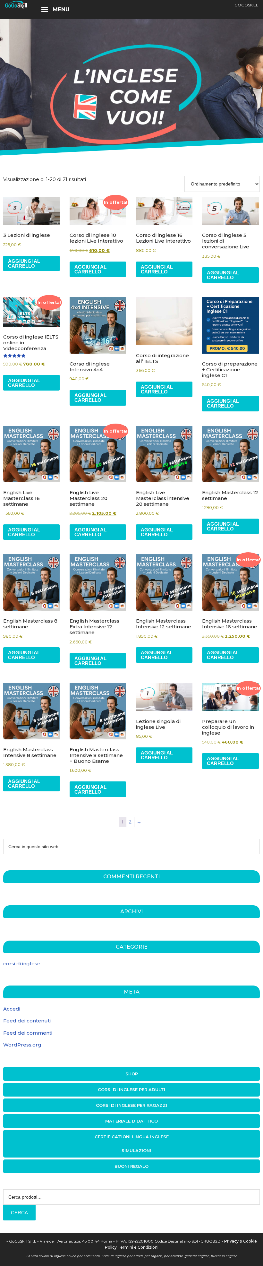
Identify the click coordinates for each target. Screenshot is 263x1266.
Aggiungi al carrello (24, 263)
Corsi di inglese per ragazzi (131, 1105)
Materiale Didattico (131, 1121)
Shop (131, 1073)
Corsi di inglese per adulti (131, 1089)
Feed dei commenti (27, 1033)
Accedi (11, 1009)
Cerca (19, 1212)
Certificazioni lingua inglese (132, 1136)
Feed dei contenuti (27, 1021)
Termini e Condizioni (138, 1247)
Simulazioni (136, 1150)
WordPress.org (22, 1045)
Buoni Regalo (131, 1166)
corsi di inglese (21, 963)
